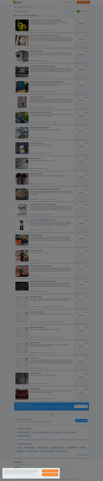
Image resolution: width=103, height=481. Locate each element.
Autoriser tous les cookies (50, 471)
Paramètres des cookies (50, 474)
